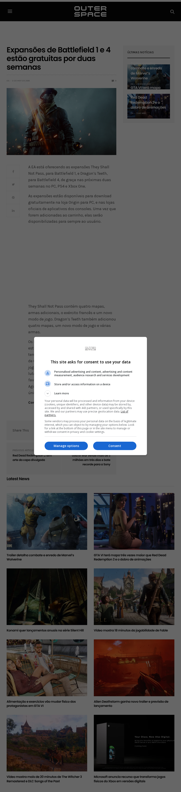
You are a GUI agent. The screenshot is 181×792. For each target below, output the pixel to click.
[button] (90, 393)
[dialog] (90, 396)
